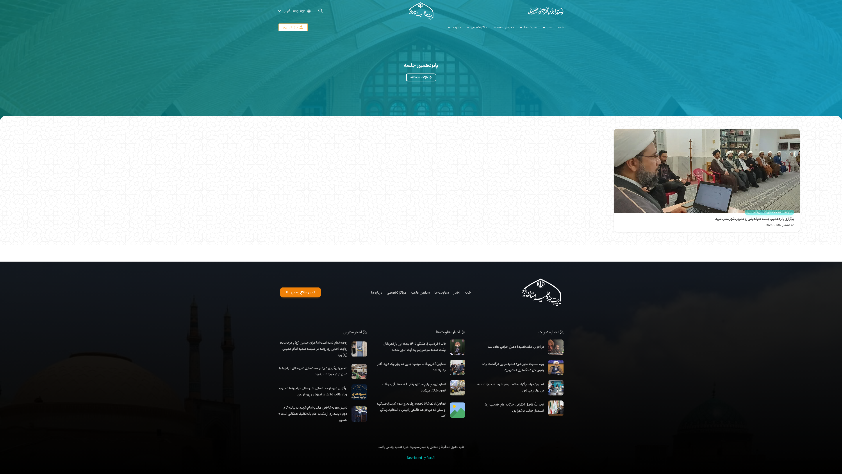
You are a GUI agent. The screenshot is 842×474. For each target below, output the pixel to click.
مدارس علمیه (420, 292)
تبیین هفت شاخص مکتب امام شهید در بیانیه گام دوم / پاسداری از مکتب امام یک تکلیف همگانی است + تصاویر (312, 413)
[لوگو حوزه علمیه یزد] (421, 11)
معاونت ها (441, 292)
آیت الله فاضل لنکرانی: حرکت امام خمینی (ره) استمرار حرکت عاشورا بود (514, 407)
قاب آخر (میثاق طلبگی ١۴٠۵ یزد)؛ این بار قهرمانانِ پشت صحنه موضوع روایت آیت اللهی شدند (414, 347)
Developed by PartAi (421, 458)
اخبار (456, 292)
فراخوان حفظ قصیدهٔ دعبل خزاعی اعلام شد (516, 347)
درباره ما (376, 292)
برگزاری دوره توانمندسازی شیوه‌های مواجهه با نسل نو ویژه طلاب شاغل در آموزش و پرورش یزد (313, 391)
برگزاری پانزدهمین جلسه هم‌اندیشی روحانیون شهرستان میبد (754, 219)
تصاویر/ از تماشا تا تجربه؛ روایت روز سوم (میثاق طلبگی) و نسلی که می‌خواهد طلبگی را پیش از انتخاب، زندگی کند (411, 409)
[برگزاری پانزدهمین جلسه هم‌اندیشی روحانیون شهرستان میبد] (707, 132)
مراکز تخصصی (396, 292)
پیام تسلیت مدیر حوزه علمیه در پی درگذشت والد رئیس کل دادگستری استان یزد (513, 367)
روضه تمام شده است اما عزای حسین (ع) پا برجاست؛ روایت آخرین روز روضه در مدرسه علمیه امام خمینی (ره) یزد (313, 348)
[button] (320, 11)
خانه (468, 292)
